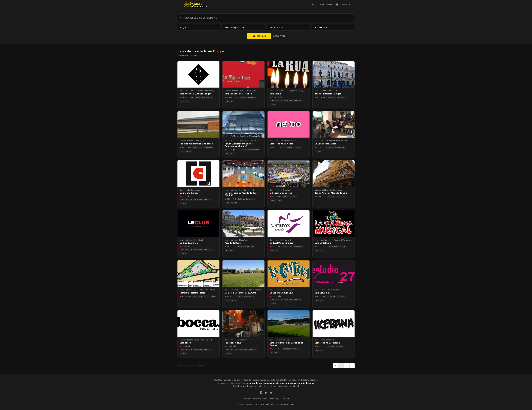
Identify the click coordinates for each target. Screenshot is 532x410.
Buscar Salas (326, 4)
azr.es (291, 404)
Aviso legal (274, 398)
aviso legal (294, 386)
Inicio (313, 4)
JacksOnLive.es (258, 380)
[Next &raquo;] (352, 365)
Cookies (285, 398)
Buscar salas (259, 36)
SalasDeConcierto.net (223, 380)
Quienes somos (260, 398)
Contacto (247, 398)
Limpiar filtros (279, 36)
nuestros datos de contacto (262, 386)
